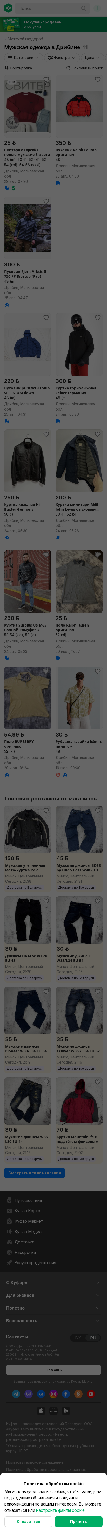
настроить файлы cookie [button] (60, 1510)
